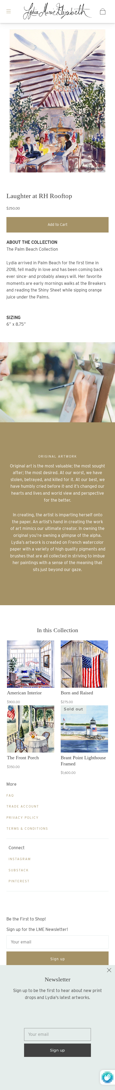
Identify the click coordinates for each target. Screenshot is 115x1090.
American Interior (24, 692)
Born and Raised (77, 692)
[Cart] (103, 11)
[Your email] (57, 942)
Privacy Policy (22, 818)
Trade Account (22, 806)
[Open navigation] (12, 11)
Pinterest (19, 881)
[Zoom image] (57, 102)
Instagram (20, 859)
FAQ (10, 795)
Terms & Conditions (27, 829)
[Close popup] (109, 971)
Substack (19, 870)
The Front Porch (23, 757)
